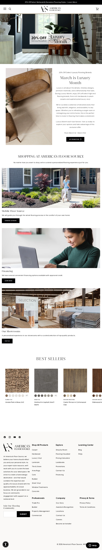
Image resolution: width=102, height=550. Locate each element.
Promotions (60, 467)
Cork (34, 475)
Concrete (35, 491)
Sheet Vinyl (36, 483)
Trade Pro (36, 503)
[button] (5, 544)
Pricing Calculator (63, 458)
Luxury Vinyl (37, 458)
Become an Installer (63, 524)
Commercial (37, 516)
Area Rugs (36, 471)
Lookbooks (60, 462)
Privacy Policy (85, 503)
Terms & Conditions (87, 507)
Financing (60, 475)
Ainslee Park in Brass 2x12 (14, 402)
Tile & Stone (36, 467)
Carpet (34, 450)
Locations (60, 511)
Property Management (41, 511)
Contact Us (60, 471)
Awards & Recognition (64, 507)
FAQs (80, 454)
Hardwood (36, 454)
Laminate (35, 462)
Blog (80, 450)
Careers (59, 520)
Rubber (35, 479)
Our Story (60, 503)
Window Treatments (40, 487)
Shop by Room (61, 450)
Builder (34, 507)
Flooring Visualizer (63, 454)
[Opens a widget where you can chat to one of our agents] (93, 546)
